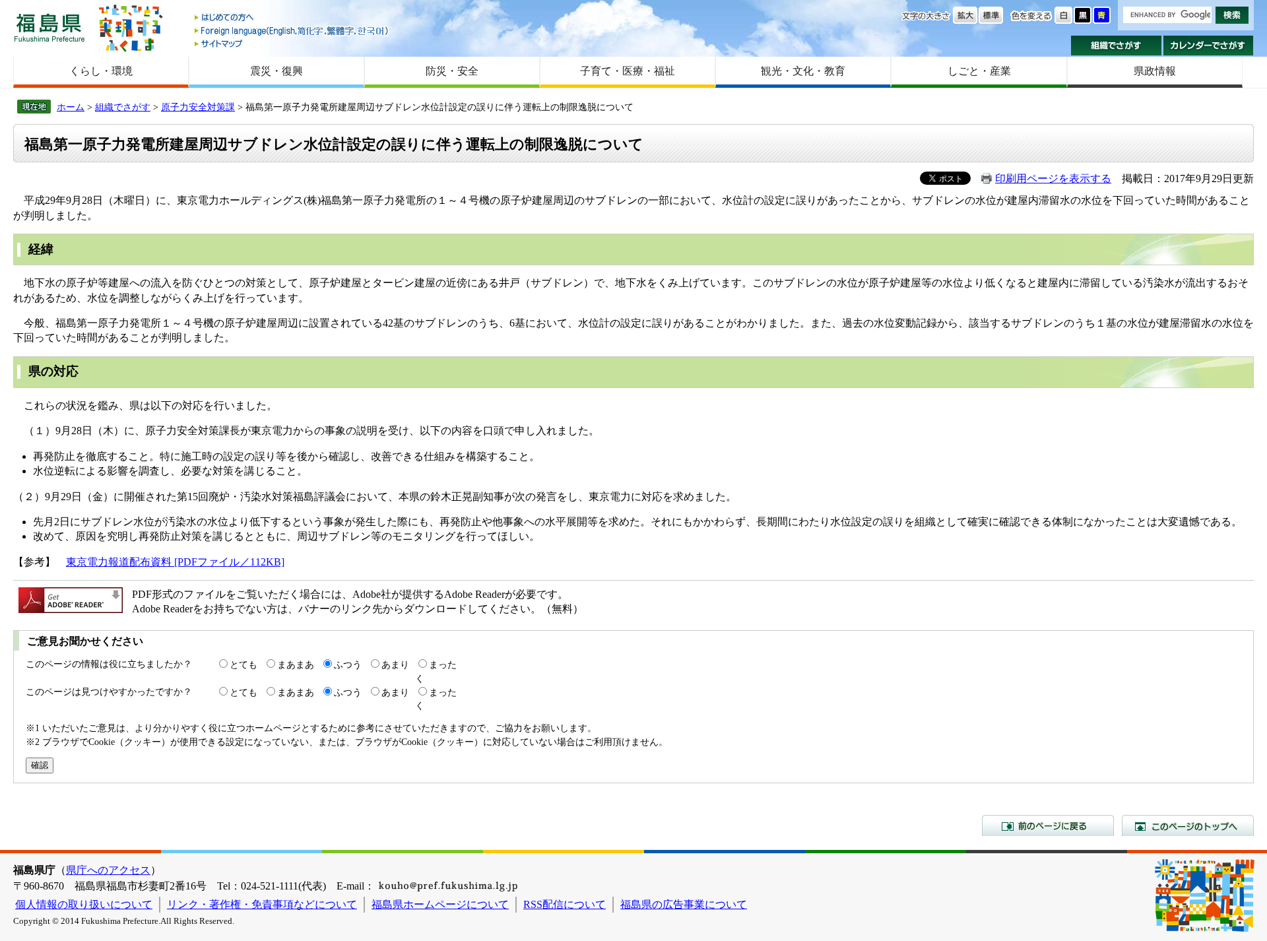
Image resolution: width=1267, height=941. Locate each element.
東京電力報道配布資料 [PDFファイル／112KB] (175, 562)
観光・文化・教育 (803, 71)
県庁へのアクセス (108, 870)
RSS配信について (564, 904)
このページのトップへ (1188, 825)
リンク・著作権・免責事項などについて (262, 904)
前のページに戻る (1048, 825)
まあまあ (295, 664)
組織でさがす (1116, 45)
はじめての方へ (292, 18)
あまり (395, 664)
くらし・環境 (101, 71)
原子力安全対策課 (198, 107)
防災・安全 (452, 71)
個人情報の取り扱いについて (83, 904)
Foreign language (292, 30)
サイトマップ (292, 43)
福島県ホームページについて (440, 904)
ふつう (348, 664)
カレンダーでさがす (1208, 45)
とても (243, 664)
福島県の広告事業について (683, 904)
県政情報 (1155, 71)
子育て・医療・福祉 (627, 71)
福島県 (49, 27)
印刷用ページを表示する (1053, 178)
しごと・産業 (979, 71)
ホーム (70, 107)
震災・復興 (276, 71)
